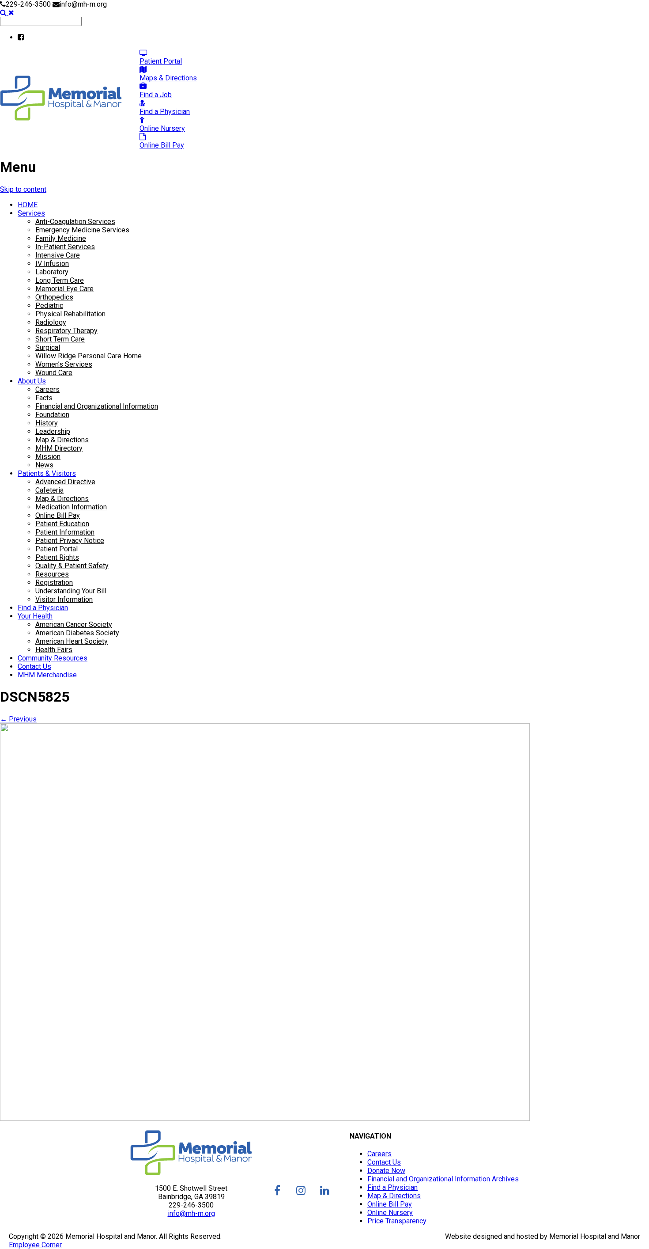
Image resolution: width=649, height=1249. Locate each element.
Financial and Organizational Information (96, 406)
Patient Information (64, 532)
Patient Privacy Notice (69, 540)
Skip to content (23, 189)
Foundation (52, 414)
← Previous (18, 719)
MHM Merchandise (47, 675)
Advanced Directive (65, 482)
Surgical (47, 347)
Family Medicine (60, 238)
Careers (47, 389)
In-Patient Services (65, 247)
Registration (54, 582)
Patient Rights (57, 557)
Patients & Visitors (47, 473)
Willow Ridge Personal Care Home (88, 356)
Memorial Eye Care (64, 289)
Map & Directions (62, 440)
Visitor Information (64, 599)
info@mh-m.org (191, 1213)
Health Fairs (53, 649)
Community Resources (52, 658)
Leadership (52, 431)
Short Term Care (60, 339)
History (46, 423)
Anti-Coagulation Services (75, 221)
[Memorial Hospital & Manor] (61, 118)
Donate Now (386, 1170)
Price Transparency (396, 1221)
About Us (32, 381)
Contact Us (34, 666)
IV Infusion (52, 263)
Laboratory (51, 272)
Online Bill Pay (57, 515)
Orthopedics (54, 297)
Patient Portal (56, 549)
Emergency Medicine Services (82, 230)
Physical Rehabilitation (70, 314)
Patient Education (62, 524)
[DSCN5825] (265, 1118)
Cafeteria (49, 490)
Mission (47, 456)
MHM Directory (59, 448)
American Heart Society (71, 641)
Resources (52, 574)
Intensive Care (57, 255)
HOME (28, 205)
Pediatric (49, 305)
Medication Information (71, 507)
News (44, 465)
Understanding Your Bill (70, 591)
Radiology (50, 322)
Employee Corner (35, 1245)
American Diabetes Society (77, 633)
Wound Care (53, 372)
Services (31, 213)
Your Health (35, 616)
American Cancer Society (73, 624)
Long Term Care (59, 280)
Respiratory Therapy (66, 330)
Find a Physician (43, 608)
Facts (44, 398)
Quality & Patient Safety (72, 566)
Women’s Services (63, 364)
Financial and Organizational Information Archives (443, 1179)
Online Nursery (390, 1212)
